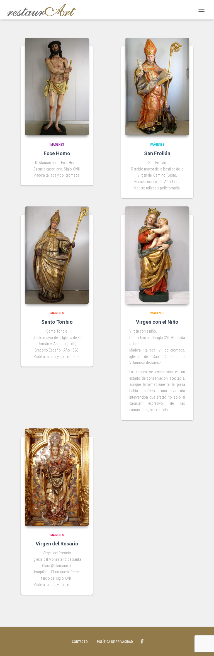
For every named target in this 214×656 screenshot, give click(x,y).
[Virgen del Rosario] (57, 477)
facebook (142, 641)
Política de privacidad (115, 642)
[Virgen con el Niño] (157, 255)
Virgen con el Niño (157, 322)
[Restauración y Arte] (44, 10)
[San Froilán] (157, 86)
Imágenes (57, 145)
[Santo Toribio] (57, 255)
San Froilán (157, 153)
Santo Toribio (57, 322)
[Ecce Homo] (57, 86)
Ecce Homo (57, 153)
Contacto (80, 642)
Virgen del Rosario (57, 544)
